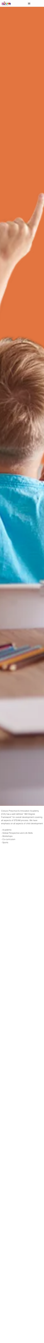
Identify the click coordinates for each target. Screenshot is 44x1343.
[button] (29, 3)
